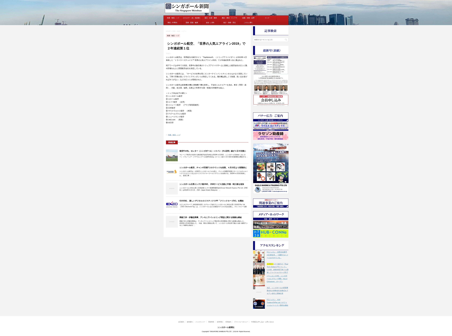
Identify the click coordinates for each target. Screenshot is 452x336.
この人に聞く (248, 22)
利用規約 (228, 322)
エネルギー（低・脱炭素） (192, 18)
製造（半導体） (173, 22)
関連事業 (211, 322)
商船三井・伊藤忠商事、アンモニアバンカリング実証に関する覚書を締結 (211, 217)
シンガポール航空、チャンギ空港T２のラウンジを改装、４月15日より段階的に (213, 168)
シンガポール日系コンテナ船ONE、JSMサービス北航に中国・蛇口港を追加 (212, 184)
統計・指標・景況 (229, 22)
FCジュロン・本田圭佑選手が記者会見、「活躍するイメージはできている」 (277, 255)
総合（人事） (210, 22)
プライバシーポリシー (241, 322)
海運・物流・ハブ (173, 18)
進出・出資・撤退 (211, 18)
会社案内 (181, 322)
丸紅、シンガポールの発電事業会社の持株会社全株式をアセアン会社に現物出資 (277, 290)
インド (267, 18)
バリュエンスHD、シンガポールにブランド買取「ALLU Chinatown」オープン (277, 278)
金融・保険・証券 (248, 18)
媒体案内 (190, 322)
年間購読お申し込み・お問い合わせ (262, 322)
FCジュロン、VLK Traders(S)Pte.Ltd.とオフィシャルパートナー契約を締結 (277, 302)
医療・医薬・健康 (192, 22)
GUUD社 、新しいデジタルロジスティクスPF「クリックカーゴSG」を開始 (212, 201)
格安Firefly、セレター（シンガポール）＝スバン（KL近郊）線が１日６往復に (213, 151)
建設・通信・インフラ (229, 18)
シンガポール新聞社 (226, 327)
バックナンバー (200, 322)
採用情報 (220, 322)
